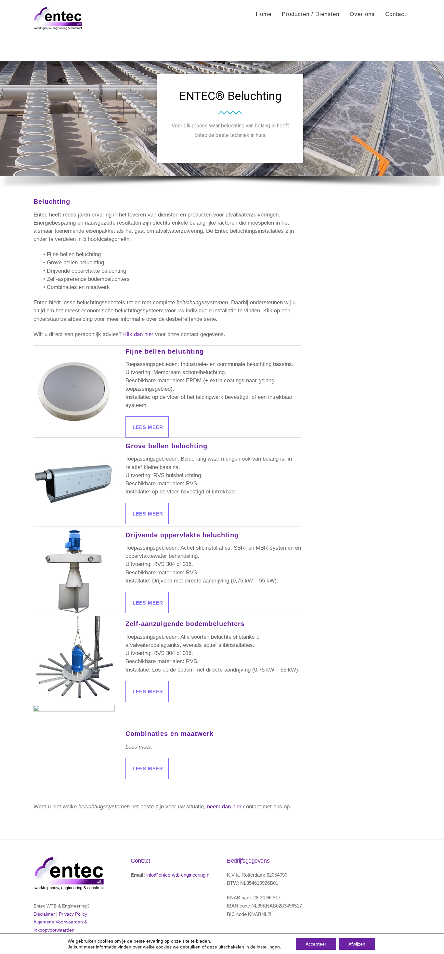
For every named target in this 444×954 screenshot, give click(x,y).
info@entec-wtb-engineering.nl (178, 875)
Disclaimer (44, 914)
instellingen (268, 946)
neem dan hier (224, 807)
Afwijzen (356, 944)
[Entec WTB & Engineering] (57, 26)
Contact (395, 14)
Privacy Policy (73, 914)
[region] (222, 128)
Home (263, 14)
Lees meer (148, 427)
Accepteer (316, 944)
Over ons (362, 14)
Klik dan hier (138, 334)
